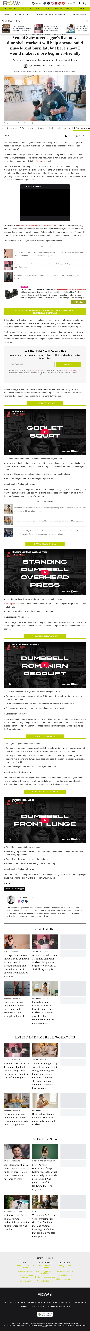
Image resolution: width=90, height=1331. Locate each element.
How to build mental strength (25, 1276)
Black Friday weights (65, 1271)
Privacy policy (65, 1302)
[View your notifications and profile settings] (79, 3)
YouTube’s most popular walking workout (50, 14)
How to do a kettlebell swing (25, 1266)
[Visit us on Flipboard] (63, 3)
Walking (58, 9)
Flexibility (26, 9)
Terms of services (35, 370)
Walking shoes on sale (64, 1279)
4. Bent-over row (64, 128)
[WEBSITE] (27, 901)
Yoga (48, 9)
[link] (11, 294)
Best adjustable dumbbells (45, 1266)
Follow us (70, 136)
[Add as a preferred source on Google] (45, 1314)
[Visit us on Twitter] (48, 3)
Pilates (39, 9)
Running (69, 9)
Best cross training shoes (45, 1277)
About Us (8, 1302)
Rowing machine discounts (64, 1266)
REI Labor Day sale (22, 14)
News (65, 66)
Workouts (13, 9)
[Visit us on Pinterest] (56, 3)
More (80, 9)
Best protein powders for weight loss (45, 1272)
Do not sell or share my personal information (49, 1306)
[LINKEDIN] (23, 901)
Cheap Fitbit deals (65, 1275)
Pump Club (40, 161)
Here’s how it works (69, 71)
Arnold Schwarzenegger (14, 889)
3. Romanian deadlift (46, 128)
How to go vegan (25, 1281)
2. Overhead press (27, 128)
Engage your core (14, 604)
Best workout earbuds (45, 1281)
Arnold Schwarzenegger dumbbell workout (37, 225)
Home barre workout (80, 14)
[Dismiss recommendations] (87, 21)
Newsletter (82, 136)
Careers (23, 1306)
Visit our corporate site (71, 1323)
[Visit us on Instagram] (52, 3)
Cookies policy (79, 1302)
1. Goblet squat (11, 128)
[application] (45, 202)
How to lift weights (25, 1271)
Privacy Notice (72, 370)
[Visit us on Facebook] (44, 3)
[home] (5, 9)
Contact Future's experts (25, 1302)
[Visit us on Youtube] (59, 3)
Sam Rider (35, 66)
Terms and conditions (47, 1302)
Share (9, 136)
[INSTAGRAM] (19, 901)
